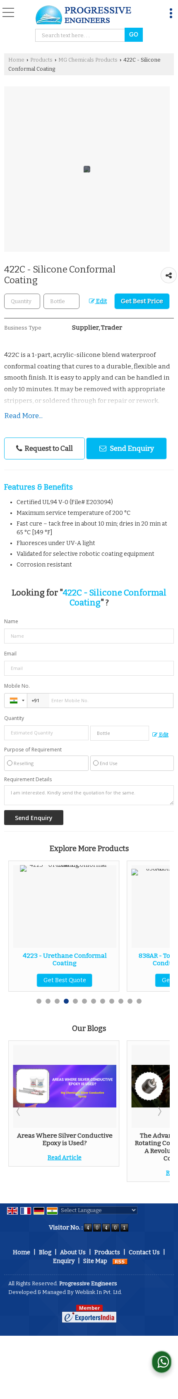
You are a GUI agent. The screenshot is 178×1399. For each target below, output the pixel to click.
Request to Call (48, 448)
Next (159, 1111)
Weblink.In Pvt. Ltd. (98, 1292)
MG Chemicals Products (88, 60)
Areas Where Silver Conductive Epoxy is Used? (65, 1139)
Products (41, 60)
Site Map (95, 1261)
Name (11, 621)
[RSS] (120, 1261)
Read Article (65, 1157)
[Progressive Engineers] (84, 15)
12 (139, 1001)
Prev (19, 1111)
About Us (73, 1252)
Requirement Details (28, 779)
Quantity (14, 718)
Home (16, 60)
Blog (45, 1252)
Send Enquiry (131, 448)
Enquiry (64, 1261)
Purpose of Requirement (33, 750)
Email (10, 653)
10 (120, 1001)
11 (129, 1001)
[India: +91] (15, 700)
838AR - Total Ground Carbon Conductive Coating (99, 959)
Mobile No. (17, 685)
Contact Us (144, 1252)
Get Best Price (142, 301)
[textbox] (81, 35)
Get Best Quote (99, 980)
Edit (101, 301)
